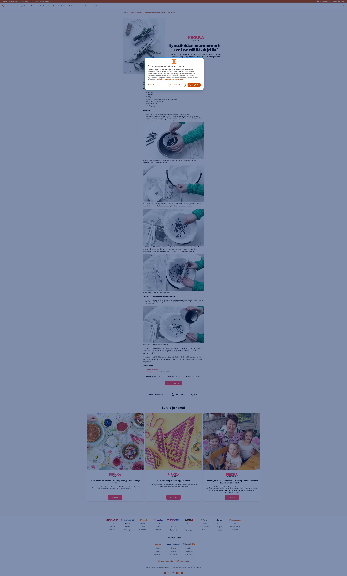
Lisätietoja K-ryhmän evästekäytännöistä (169, 79)
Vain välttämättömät (177, 85)
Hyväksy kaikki (194, 85)
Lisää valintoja (152, 85)
